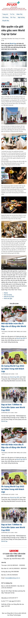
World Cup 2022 (21, 338)
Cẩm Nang (5, 17)
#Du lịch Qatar (8, 295)
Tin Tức (12, 14)
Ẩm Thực (13, 17)
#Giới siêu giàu (8, 298)
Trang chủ (5, 14)
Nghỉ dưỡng (21, 17)
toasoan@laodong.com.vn (12, 578)
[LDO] (14, 314)
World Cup (13, 43)
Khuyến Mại (5, 20)
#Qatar (6, 293)
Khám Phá (19, 14)
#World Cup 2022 (9, 296)
